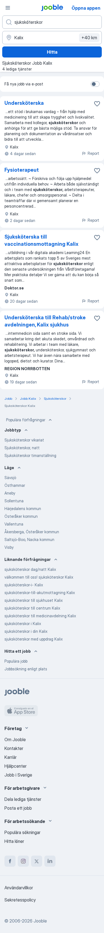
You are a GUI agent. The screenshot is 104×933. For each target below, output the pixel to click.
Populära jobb (15, 661)
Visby (9, 547)
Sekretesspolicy (20, 900)
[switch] (95, 84)
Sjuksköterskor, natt (22, 447)
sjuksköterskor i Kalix (22, 623)
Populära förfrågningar (25, 419)
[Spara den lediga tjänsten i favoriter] (97, 103)
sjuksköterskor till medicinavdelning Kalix (40, 615)
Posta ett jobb (18, 808)
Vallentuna (13, 524)
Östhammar (14, 485)
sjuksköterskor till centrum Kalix (32, 608)
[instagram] (23, 861)
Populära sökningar (22, 832)
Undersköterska (24, 103)
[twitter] (36, 861)
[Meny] (7, 7)
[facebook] (10, 861)
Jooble (40, 921)
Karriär (10, 757)
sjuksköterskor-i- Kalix (23, 584)
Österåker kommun (21, 516)
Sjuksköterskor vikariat (24, 440)
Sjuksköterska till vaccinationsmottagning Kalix (41, 240)
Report (93, 153)
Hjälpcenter (15, 766)
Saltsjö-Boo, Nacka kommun (29, 539)
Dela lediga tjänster (22, 799)
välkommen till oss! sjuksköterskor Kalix (38, 577)
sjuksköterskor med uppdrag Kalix (33, 639)
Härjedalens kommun (22, 508)
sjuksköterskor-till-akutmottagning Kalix (39, 592)
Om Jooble (15, 739)
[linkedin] (49, 861)
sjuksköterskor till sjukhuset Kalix (33, 600)
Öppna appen (86, 8)
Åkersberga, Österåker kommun (31, 531)
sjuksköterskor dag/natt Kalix (30, 569)
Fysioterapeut (21, 170)
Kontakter (13, 748)
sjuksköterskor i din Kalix (25, 631)
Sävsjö (10, 477)
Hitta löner (14, 841)
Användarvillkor (18, 887)
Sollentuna (14, 500)
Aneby (9, 493)
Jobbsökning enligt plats (25, 669)
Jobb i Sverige (18, 775)
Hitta (52, 52)
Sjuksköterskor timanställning (30, 455)
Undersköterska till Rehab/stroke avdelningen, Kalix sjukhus (45, 321)
